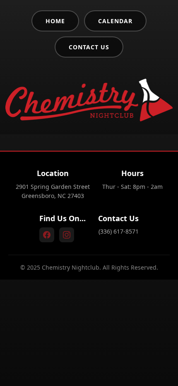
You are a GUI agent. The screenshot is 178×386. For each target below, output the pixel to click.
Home (55, 21)
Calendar (115, 21)
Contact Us (89, 47)
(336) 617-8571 (119, 231)
